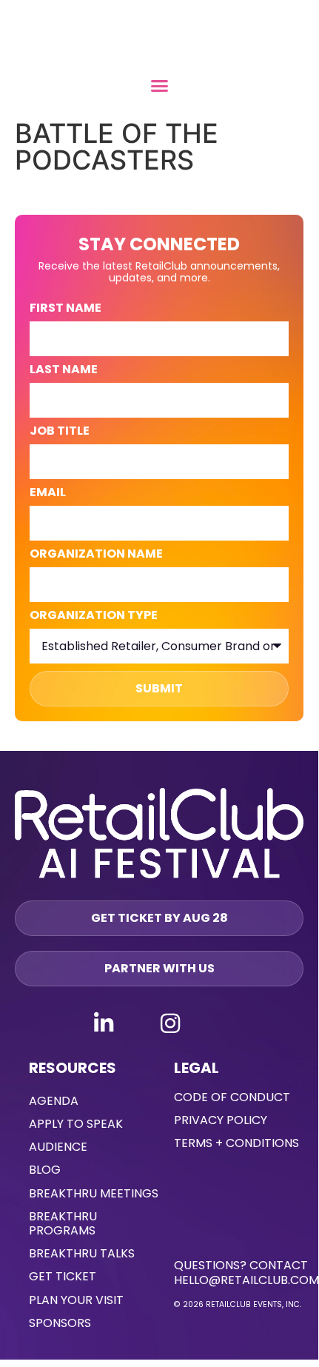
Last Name (64, 371)
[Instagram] (170, 1023)
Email (48, 494)
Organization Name (96, 555)
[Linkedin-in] (103, 1023)
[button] (159, 86)
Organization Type (94, 616)
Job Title (60, 432)
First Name (65, 309)
